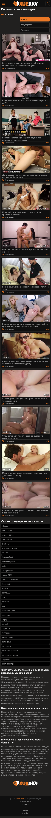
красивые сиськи (9, 548)
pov (3, 597)
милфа (5, 553)
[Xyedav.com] (25, 6)
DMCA (25, 810)
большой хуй (7, 557)
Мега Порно (7, 530)
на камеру (6, 646)
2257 (25, 807)
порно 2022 (7, 575)
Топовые (25, 30)
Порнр (4, 620)
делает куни (7, 637)
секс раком (7, 539)
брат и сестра (8, 664)
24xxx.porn (25, 804)
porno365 (6, 593)
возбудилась (7, 571)
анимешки (6, 544)
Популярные (26, 25)
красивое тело (8, 611)
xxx (3, 606)
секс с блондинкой (10, 579)
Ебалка (5, 526)
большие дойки (8, 562)
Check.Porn (26, 813)
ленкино (5, 602)
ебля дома (6, 642)
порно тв (6, 628)
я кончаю (6, 584)
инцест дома (7, 535)
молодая (6, 615)
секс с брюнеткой (10, 651)
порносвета (7, 660)
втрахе (5, 588)
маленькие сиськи (10, 655)
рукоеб (5, 624)
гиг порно (6, 633)
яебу (4, 566)
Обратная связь (25, 802)
